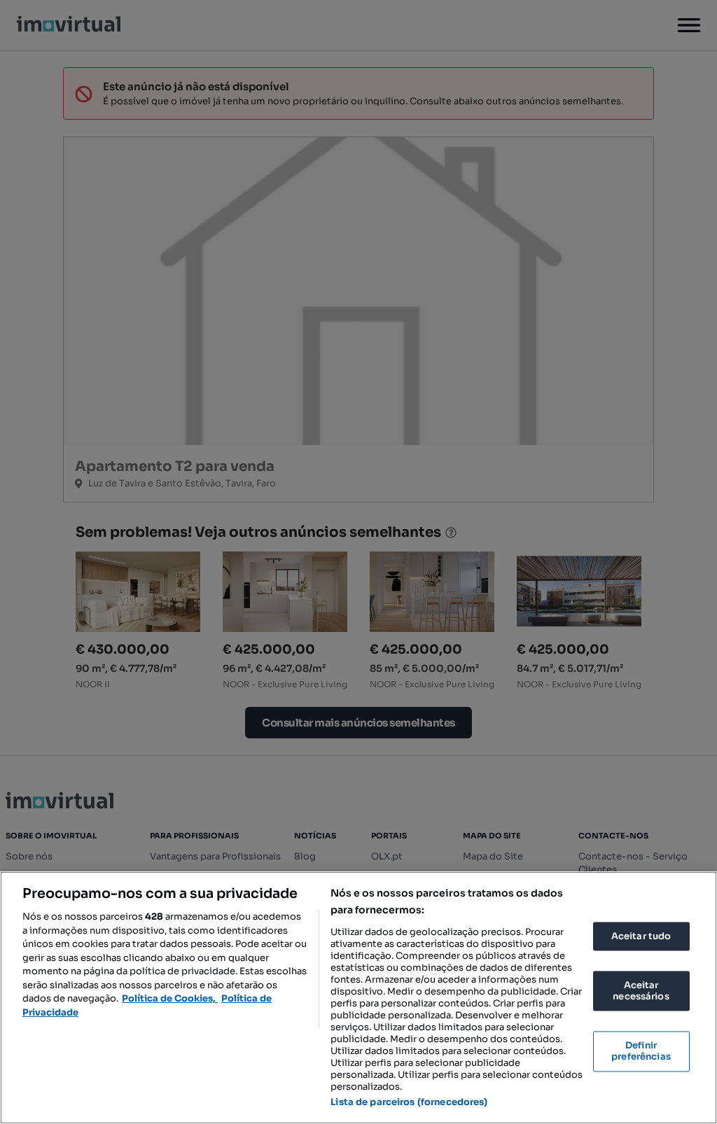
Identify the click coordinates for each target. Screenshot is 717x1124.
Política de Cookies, (170, 998)
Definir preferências (641, 1051)
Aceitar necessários (641, 991)
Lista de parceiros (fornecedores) (408, 1102)
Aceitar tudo (641, 936)
